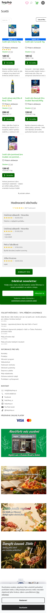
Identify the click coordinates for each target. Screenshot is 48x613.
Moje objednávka (7, 373)
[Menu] (43, 3)
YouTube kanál (9, 407)
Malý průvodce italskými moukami (12, 342)
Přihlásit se (39, 293)
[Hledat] (31, 3)
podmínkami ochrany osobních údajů (24, 301)
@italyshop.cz (9, 410)
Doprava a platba (7, 371)
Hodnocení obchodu (24, 202)
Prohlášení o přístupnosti (10, 379)
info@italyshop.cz (10, 390)
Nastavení (23, 600)
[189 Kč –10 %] (12, 30)
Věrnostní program (7, 359)
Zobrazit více (24, 272)
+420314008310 (10, 394)
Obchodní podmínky (8, 368)
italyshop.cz (8, 404)
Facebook (7, 397)
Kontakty (4, 353)
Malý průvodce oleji (8, 337)
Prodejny (4, 356)
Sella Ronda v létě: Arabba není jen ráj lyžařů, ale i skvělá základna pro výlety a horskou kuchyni (23, 318)
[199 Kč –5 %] (35, 30)
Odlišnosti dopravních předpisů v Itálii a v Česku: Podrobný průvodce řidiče (21, 330)
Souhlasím (23, 607)
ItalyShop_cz (8, 400)
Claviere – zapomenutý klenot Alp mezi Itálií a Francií (19, 324)
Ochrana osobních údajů (9, 376)
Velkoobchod (5, 362)
